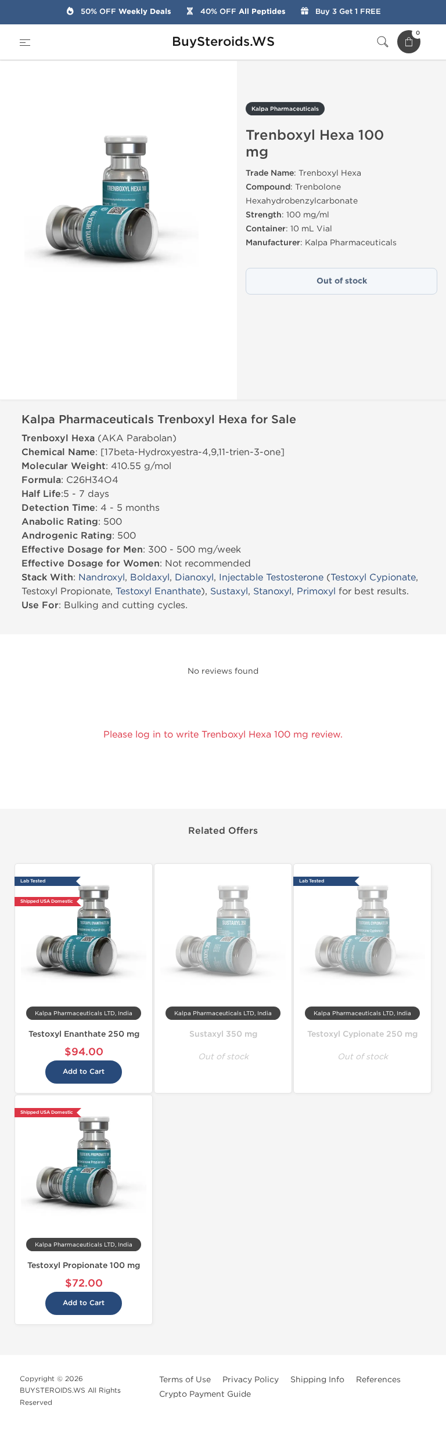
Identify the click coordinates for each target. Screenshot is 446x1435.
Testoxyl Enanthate (158, 591)
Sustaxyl (229, 591)
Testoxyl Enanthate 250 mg (83, 1034)
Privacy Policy (250, 1380)
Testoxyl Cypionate (373, 577)
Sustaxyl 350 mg (223, 1034)
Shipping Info (317, 1380)
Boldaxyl (150, 577)
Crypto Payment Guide (205, 1394)
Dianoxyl (194, 577)
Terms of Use (185, 1380)
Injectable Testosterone (271, 577)
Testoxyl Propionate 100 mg (83, 1265)
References (378, 1380)
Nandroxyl (101, 577)
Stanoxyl (272, 591)
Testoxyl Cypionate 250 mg (362, 1034)
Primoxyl (316, 591)
